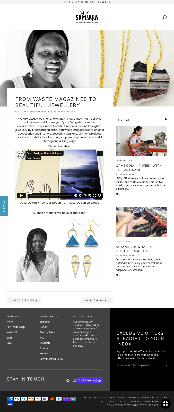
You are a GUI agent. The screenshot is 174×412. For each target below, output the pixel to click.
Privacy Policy (48, 332)
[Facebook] (67, 380)
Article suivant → (97, 300)
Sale (9, 343)
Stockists (45, 343)
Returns (44, 327)
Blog (9, 337)
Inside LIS (12, 332)
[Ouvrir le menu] (12, 17)
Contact (45, 348)
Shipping (45, 321)
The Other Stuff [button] (50, 316)
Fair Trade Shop (16, 327)
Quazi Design (77, 203)
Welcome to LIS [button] (83, 316)
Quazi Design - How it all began (40, 203)
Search (44, 353)
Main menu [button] (13, 316)
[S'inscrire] (164, 365)
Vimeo (95, 203)
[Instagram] (74, 380)
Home (10, 321)
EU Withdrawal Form (51, 359)
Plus (118, 194)
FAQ (42, 337)
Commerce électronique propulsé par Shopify (137, 405)
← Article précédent (23, 300)
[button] (4, 206)
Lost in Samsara (97, 397)
